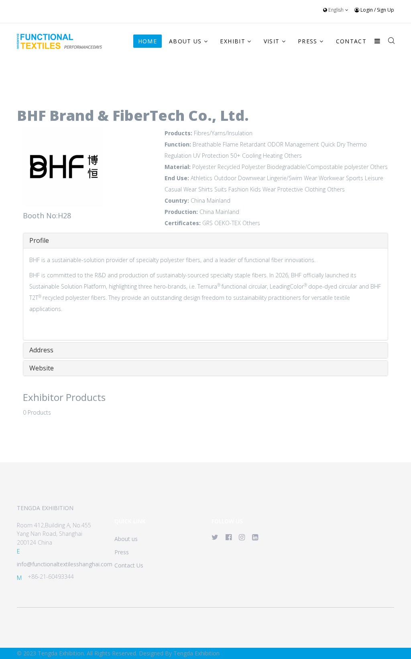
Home (147, 41)
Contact (351, 41)
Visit (272, 41)
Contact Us (128, 565)
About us (126, 539)
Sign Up (385, 9)
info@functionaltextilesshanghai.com (64, 564)
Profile (39, 240)
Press (307, 41)
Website (41, 368)
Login (366, 9)
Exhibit (232, 41)
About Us (185, 41)
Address (41, 350)
